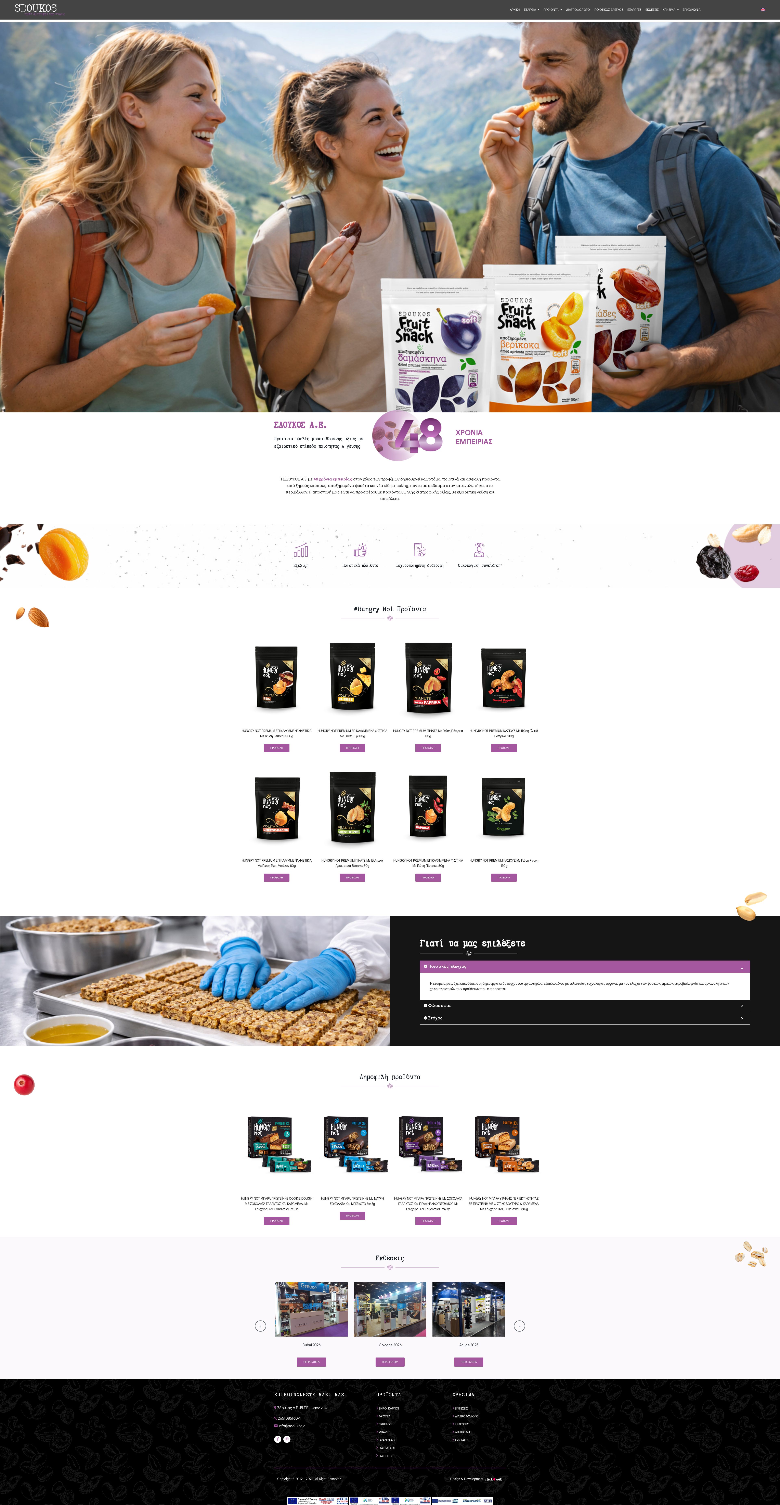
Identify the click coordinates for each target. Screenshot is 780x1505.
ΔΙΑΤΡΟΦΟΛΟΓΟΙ (466, 1416)
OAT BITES (385, 1456)
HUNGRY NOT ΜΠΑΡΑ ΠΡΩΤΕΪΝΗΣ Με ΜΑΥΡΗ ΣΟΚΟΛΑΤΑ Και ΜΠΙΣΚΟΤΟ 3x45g (352, 1201)
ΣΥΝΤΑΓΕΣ (461, 1440)
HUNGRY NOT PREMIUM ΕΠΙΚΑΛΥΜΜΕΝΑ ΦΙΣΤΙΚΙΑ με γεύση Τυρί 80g (352, 733)
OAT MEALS (386, 1448)
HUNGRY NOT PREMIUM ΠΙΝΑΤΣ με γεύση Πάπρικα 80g (428, 733)
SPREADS (385, 1424)
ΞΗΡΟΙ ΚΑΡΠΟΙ (388, 1408)
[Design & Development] (493, 1479)
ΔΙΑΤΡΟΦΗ (462, 1432)
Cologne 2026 (390, 1345)
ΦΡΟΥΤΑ (384, 1416)
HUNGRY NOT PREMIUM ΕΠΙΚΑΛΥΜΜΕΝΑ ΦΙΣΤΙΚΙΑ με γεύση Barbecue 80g (276, 733)
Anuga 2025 (468, 1345)
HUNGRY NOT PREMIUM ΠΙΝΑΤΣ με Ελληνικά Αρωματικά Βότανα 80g (352, 863)
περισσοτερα (311, 1362)
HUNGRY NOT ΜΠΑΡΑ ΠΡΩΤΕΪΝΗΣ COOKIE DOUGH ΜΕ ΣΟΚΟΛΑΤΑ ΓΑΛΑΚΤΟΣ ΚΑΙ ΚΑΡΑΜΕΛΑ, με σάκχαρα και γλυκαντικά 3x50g (276, 1204)
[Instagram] (286, 1439)
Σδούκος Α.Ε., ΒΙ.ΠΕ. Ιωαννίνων (301, 1408)
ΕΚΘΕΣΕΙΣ (461, 1408)
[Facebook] (277, 1439)
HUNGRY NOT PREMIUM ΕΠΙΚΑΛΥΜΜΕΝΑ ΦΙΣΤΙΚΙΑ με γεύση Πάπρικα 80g (428, 863)
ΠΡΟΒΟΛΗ (276, 748)
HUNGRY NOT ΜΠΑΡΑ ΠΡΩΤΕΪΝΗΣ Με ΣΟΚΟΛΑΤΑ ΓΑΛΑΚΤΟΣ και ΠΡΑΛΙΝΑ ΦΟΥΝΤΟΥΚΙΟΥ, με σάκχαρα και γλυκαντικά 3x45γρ (428, 1204)
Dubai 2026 (312, 1345)
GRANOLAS (386, 1440)
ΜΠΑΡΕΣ (384, 1432)
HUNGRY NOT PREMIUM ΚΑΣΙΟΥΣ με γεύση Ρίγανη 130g (503, 863)
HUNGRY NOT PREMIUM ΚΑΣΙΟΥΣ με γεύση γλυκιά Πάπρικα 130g (503, 733)
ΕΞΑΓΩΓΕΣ (461, 1424)
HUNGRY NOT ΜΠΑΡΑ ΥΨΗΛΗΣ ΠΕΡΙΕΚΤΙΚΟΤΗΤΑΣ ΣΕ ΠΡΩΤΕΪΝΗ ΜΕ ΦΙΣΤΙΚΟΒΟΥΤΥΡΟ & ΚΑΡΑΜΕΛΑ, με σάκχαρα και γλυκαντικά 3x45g (504, 1204)
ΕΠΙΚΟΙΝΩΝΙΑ (692, 10)
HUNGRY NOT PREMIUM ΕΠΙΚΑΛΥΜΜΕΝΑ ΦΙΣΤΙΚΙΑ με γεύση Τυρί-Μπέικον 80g (276, 863)
